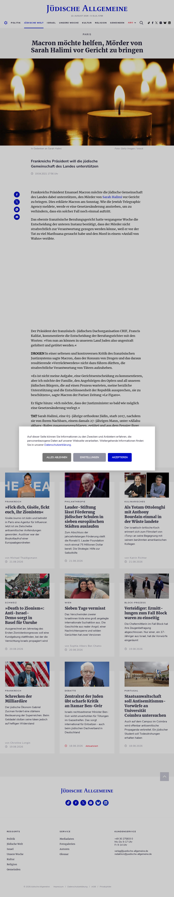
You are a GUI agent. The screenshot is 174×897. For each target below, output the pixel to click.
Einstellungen (89, 457)
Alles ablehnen (57, 457)
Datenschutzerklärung (57, 445)
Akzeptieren (120, 457)
